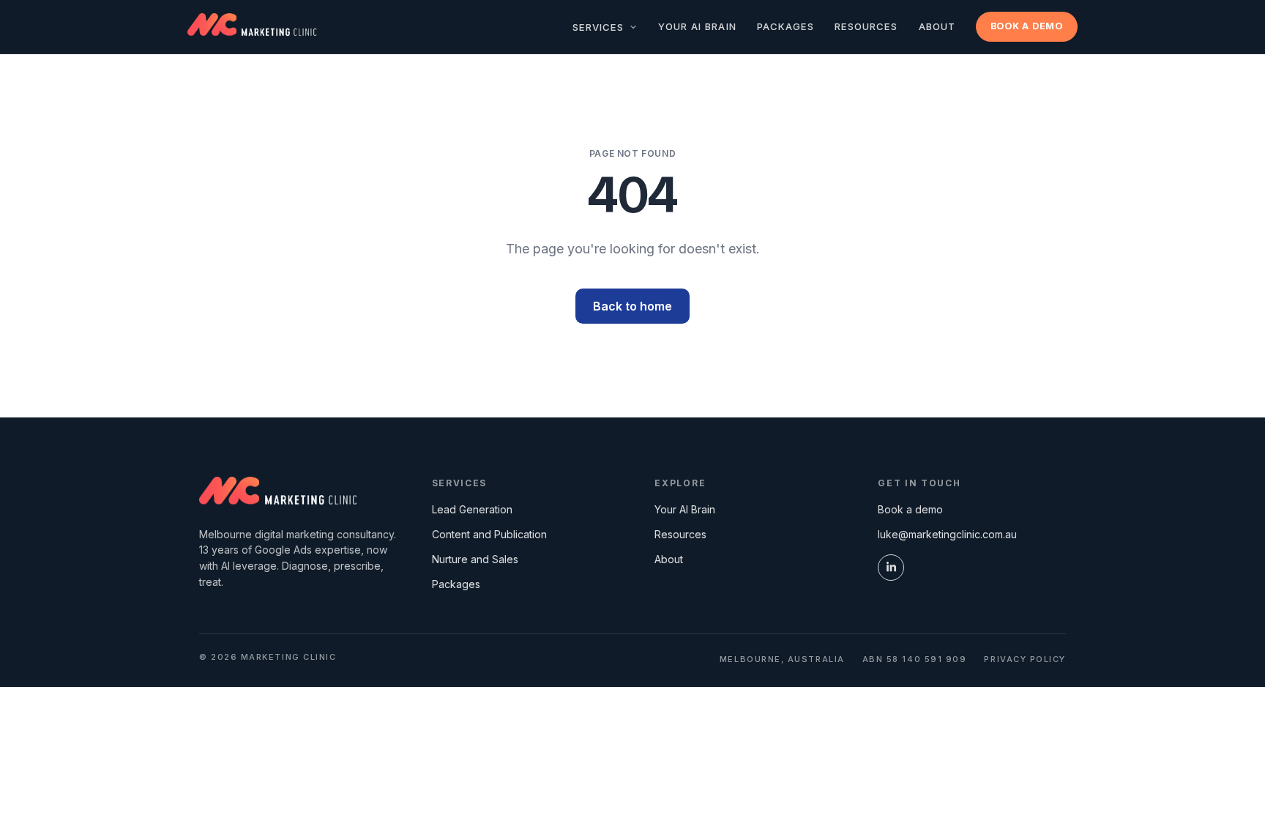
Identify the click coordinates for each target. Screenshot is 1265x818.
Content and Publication (489, 534)
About (937, 26)
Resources (866, 26)
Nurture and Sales (475, 559)
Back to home (632, 306)
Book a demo (1026, 26)
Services (599, 27)
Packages (785, 26)
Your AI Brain (697, 26)
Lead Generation (472, 509)
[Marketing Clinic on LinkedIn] (891, 567)
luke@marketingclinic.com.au (947, 534)
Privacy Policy (1025, 659)
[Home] (278, 493)
